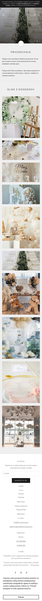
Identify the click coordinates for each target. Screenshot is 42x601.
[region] (21, 26)
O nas (21, 490)
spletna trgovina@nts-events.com (21, 527)
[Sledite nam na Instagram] (21, 573)
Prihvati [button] (21, 597)
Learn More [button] (7, 591)
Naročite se (21, 480)
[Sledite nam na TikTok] (27, 573)
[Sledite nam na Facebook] (15, 573)
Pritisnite (21, 497)
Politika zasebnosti (21, 506)
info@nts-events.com (21, 522)
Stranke (21, 494)
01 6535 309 (21, 545)
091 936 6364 (21, 541)
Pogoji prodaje (21, 510)
